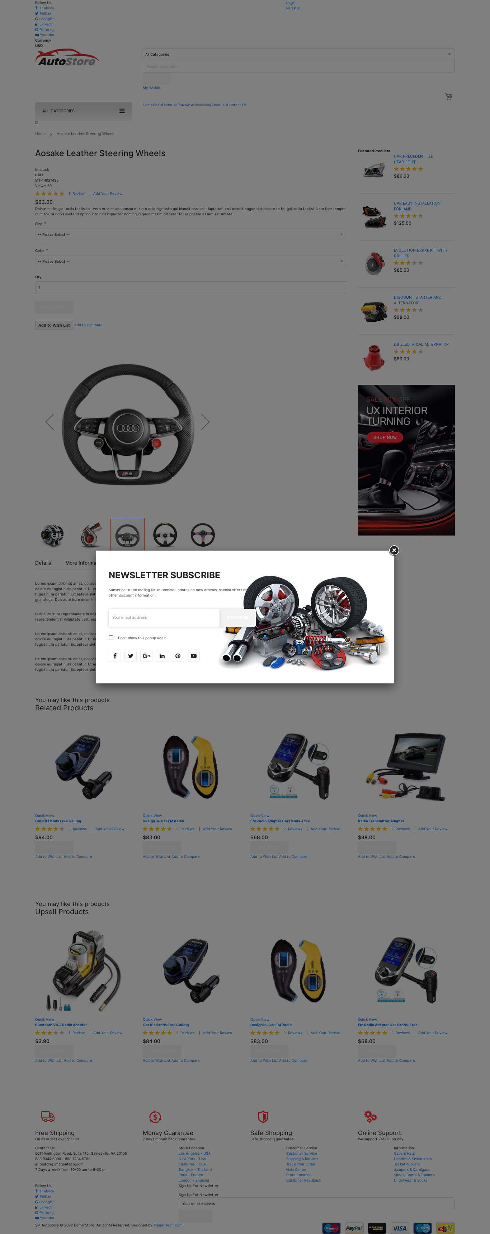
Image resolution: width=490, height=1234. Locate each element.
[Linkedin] (162, 656)
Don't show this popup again (142, 638)
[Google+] (146, 656)
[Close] (393, 550)
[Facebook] (115, 656)
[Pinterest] (178, 656)
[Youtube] (194, 656)
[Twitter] (130, 656)
